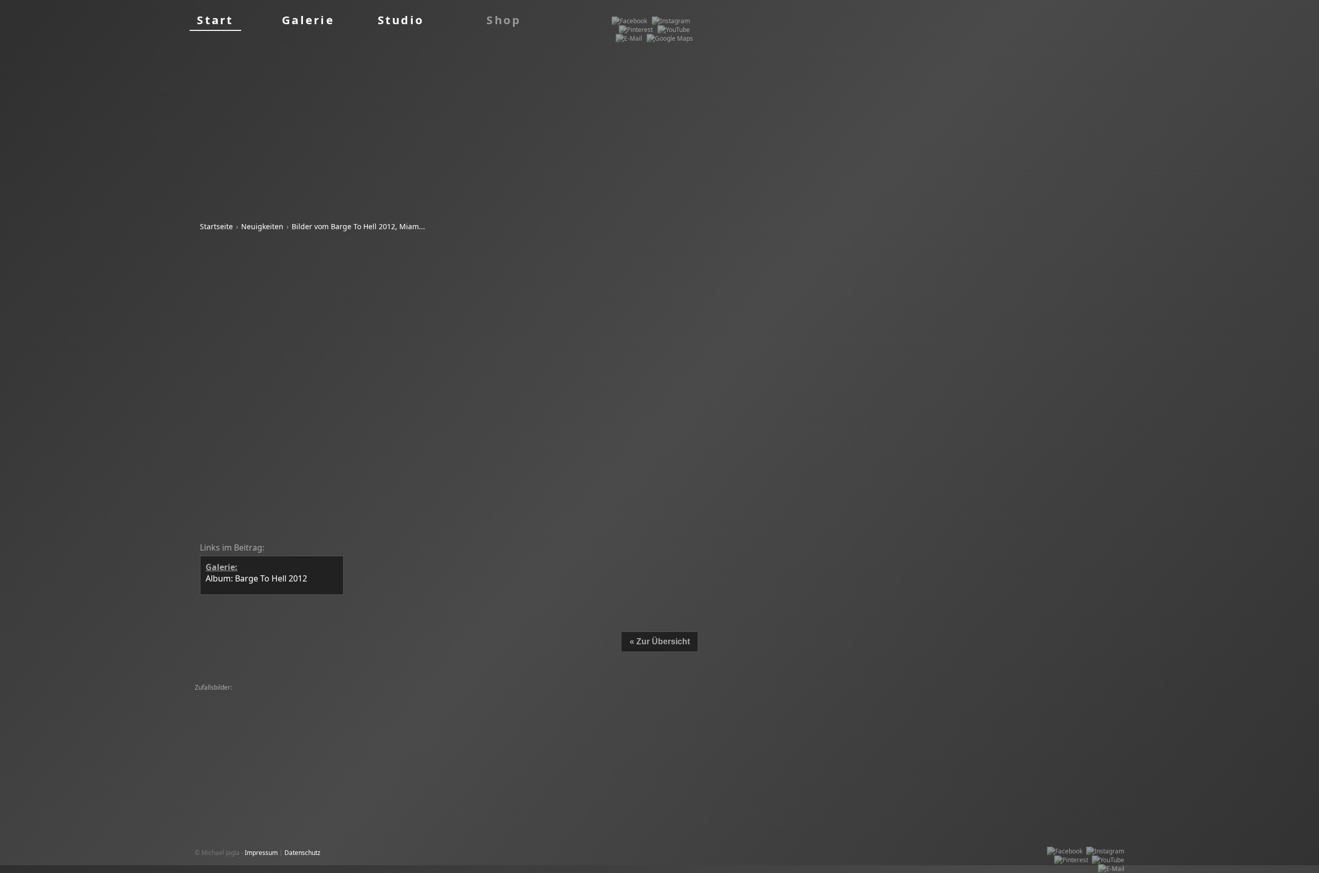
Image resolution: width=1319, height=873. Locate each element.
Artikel (527, 513)
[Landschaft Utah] (731, 705)
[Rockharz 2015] (520, 714)
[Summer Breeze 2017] (800, 696)
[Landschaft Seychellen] (922, 705)
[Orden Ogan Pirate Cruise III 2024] (399, 722)
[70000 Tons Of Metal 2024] (292, 696)
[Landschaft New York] (229, 722)
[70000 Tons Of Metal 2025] (375, 696)
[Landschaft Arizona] (733, 696)
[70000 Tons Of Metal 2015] (391, 705)
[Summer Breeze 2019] (230, 705)
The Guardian (587, 513)
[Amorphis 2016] (414, 714)
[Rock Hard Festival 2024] (455, 696)
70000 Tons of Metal (434, 468)
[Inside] (375, 714)
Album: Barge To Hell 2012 (262, 332)
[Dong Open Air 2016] (869, 696)
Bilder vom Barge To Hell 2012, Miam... (358, 226)
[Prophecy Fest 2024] (526, 696)
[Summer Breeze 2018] (795, 705)
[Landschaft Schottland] (469, 705)
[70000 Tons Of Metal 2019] (308, 705)
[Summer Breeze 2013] (594, 696)
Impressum (261, 852)
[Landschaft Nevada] (1041, 696)
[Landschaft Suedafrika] (666, 696)
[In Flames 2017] (929, 696)
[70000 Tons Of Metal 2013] (305, 722)
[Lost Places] (684, 705)
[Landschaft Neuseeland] (626, 705)
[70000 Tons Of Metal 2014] (629, 722)
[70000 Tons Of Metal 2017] (742, 714)
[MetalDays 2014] (222, 696)
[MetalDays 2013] (467, 714)
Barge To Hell (362, 298)
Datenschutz (302, 852)
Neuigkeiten (262, 226)
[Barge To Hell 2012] (1053, 714)
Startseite (216, 226)
